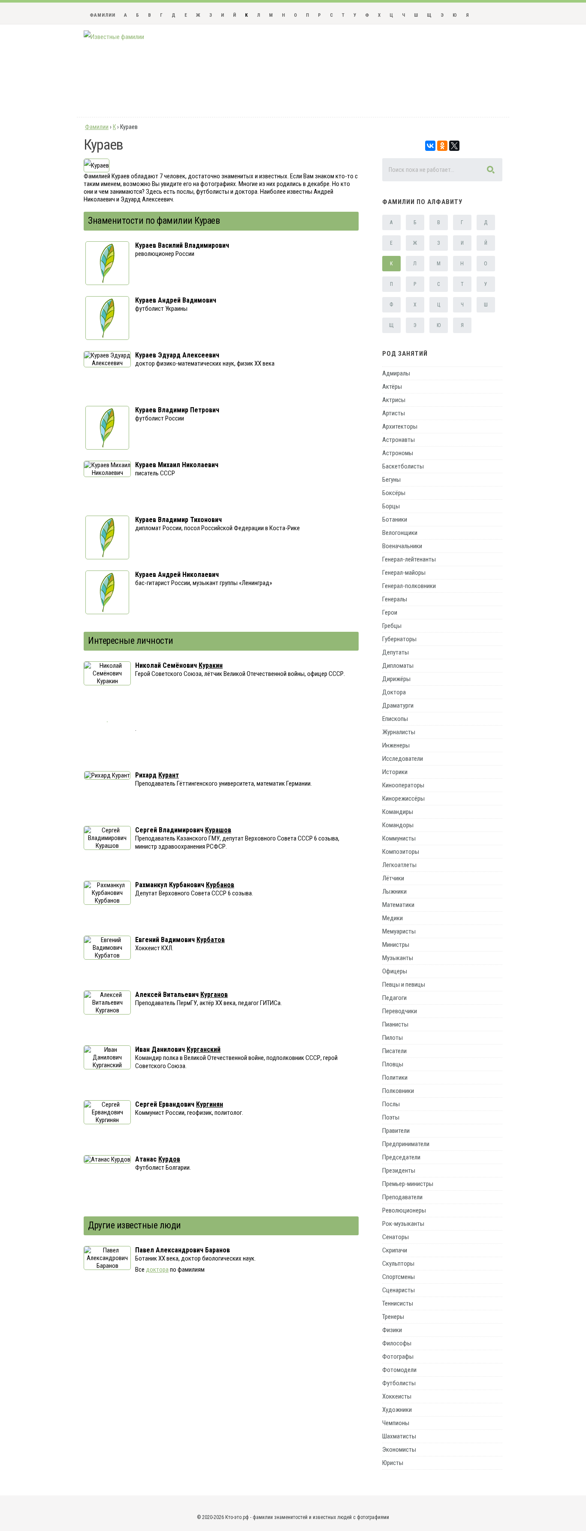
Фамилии (102, 15)
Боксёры (393, 493)
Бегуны (391, 479)
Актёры (392, 386)
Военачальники (402, 546)
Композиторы (400, 852)
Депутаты (395, 652)
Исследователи (402, 758)
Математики (398, 905)
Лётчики (393, 878)
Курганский (204, 1049)
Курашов (218, 830)
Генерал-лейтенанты (409, 559)
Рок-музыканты (403, 1224)
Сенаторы (395, 1237)
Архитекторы (399, 426)
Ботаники (394, 519)
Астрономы (397, 453)
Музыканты (397, 958)
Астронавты (398, 440)
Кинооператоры (403, 785)
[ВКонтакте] (430, 146)
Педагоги (394, 998)
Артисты (393, 413)
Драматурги (398, 705)
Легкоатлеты (399, 865)
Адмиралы (396, 373)
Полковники (398, 1091)
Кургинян (209, 1104)
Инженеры (396, 745)
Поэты (390, 1117)
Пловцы (392, 1064)
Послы (391, 1104)
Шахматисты (399, 1436)
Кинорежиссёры (403, 798)
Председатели (401, 1157)
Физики (392, 1330)
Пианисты (395, 1024)
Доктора (394, 692)
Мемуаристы (399, 931)
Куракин (211, 665)
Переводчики (399, 1011)
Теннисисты (397, 1303)
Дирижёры (396, 679)
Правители (396, 1131)
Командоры (398, 825)
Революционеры (404, 1210)
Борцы (391, 506)
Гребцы (392, 626)
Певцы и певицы (403, 984)
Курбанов (220, 885)
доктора (157, 1269)
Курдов (169, 1159)
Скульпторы (398, 1263)
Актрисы (393, 400)
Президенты (398, 1170)
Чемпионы (395, 1423)
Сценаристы (398, 1290)
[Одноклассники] (442, 146)
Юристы (392, 1463)
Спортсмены (398, 1277)
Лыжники (394, 891)
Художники (397, 1410)
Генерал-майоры (404, 572)
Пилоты (392, 1038)
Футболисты (399, 1383)
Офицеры (394, 971)
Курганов (214, 995)
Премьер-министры (407, 1184)
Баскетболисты (403, 466)
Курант (168, 775)
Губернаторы (399, 639)
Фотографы (398, 1356)
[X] (454, 146)
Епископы (395, 719)
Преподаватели (402, 1197)
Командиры (397, 812)
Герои (389, 612)
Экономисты (399, 1449)
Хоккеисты (396, 1396)
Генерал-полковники (409, 586)
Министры (395, 945)
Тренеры (393, 1317)
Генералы (394, 599)
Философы (396, 1343)
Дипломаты (398, 665)
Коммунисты (399, 838)
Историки (395, 772)
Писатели (394, 1051)
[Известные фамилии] (114, 37)
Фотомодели (399, 1370)
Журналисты (398, 732)
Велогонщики (399, 533)
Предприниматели (405, 1144)
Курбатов (210, 940)
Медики (392, 918)
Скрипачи (394, 1250)
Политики (395, 1077)
